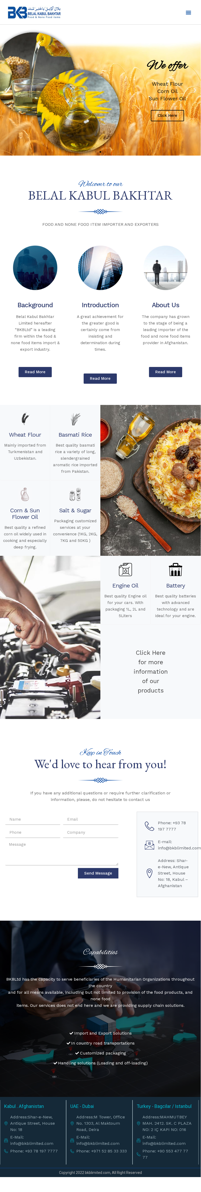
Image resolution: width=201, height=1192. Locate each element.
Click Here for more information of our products (151, 671)
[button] (188, 12)
